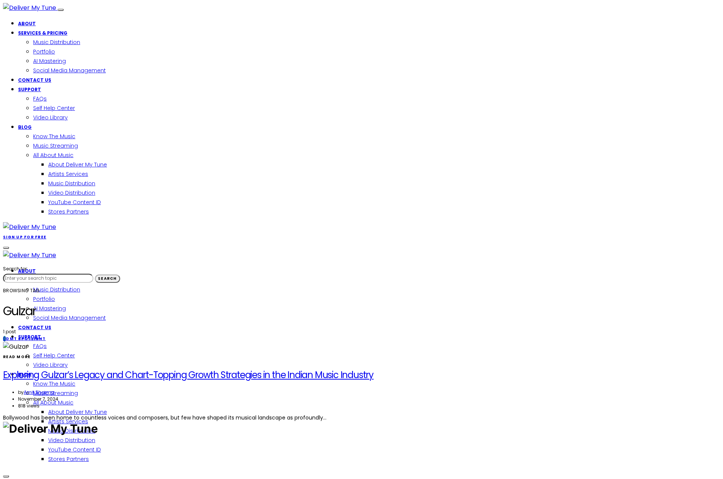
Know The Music (54, 136)
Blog (25, 127)
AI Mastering (49, 61)
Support (29, 89)
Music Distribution (56, 42)
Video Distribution (71, 193)
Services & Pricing (42, 33)
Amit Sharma (39, 392)
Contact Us (34, 80)
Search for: (15, 268)
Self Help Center (54, 108)
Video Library (50, 117)
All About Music (53, 155)
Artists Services (68, 174)
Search (107, 278)
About (27, 23)
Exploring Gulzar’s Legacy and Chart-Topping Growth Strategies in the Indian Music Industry (188, 375)
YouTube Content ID (74, 202)
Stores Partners (68, 211)
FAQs (40, 98)
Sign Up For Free (24, 237)
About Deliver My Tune (77, 164)
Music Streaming (55, 145)
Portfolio (44, 51)
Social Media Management (69, 70)
